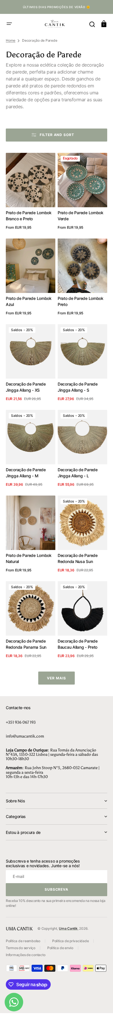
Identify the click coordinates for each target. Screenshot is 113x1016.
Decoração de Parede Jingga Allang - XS (26, 387)
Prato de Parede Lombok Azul (29, 301)
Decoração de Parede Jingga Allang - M (26, 472)
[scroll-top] (100, 1003)
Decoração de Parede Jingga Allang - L (78, 472)
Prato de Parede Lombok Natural (29, 558)
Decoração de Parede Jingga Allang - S (78, 387)
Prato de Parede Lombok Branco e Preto (29, 215)
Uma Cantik (68, 928)
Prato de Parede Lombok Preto (80, 301)
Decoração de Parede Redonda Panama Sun (26, 644)
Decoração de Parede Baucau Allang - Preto (78, 644)
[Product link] (30, 192)
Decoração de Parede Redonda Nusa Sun (78, 558)
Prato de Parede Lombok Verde (80, 215)
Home (10, 40)
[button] (9, 23)
